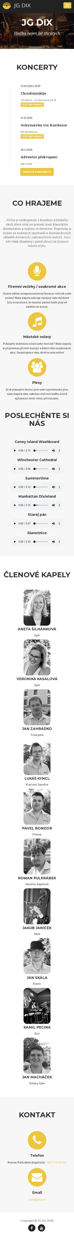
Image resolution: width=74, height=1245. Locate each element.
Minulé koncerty (37, 171)
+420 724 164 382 (56, 1162)
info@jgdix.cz (37, 1199)
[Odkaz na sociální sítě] (31, 1228)
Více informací (32, 104)
